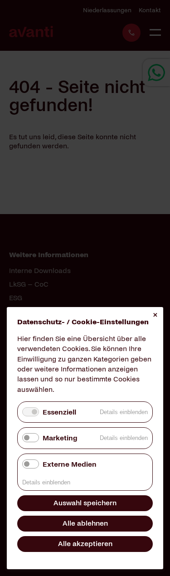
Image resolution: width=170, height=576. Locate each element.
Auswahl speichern (85, 503)
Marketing (60, 438)
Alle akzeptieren (85, 543)
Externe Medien (70, 464)
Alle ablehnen (85, 523)
